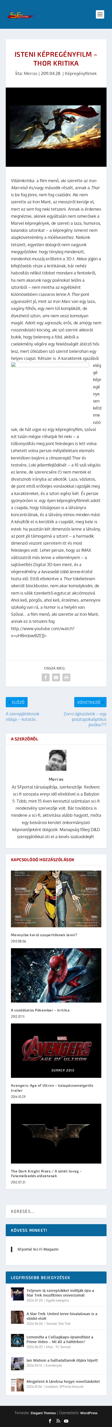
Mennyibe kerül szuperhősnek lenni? (44, 935)
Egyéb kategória (57, 1300)
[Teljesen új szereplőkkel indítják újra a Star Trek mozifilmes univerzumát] (17, 1294)
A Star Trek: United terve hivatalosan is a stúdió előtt (62, 1316)
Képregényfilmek (81, 73)
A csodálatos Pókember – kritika (40, 1010)
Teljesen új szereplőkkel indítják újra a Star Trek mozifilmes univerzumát (60, 1292)
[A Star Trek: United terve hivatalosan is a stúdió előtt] (17, 1317)
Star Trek (64, 1324)
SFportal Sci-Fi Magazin (38, 1249)
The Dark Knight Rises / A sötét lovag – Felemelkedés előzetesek (46, 1173)
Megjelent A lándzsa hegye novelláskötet (63, 1381)
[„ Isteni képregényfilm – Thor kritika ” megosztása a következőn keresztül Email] (56, 677)
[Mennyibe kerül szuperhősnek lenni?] (56, 899)
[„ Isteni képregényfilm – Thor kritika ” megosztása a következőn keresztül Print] (66, 677)
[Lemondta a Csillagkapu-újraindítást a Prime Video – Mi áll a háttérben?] (17, 1340)
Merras (30, 73)
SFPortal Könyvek (71, 1387)
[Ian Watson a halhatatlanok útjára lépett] (17, 1363)
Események (54, 1365)
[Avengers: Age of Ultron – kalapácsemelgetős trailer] (56, 1050)
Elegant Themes (43, 1413)
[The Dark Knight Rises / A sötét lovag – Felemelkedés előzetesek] (56, 1134)
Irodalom (52, 1387)
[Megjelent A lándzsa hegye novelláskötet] (17, 1384)
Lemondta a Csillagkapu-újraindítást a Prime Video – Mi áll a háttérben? (60, 1339)
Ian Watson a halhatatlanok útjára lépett (62, 1360)
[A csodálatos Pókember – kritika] (56, 975)
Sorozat (51, 1324)
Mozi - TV (52, 1347)
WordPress (88, 1413)
